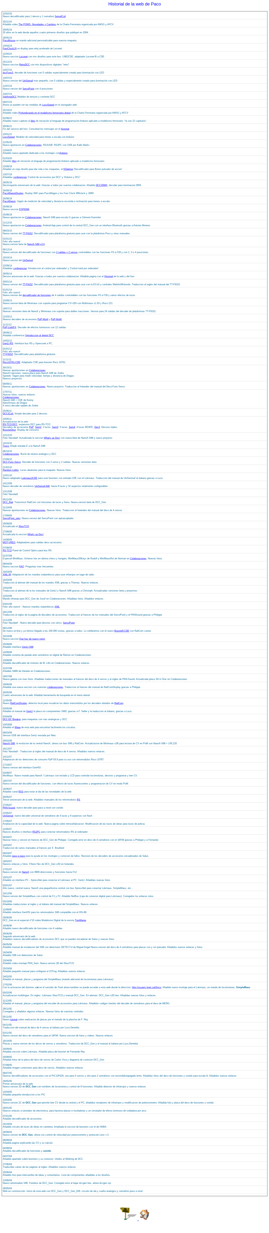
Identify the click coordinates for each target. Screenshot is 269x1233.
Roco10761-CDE (11, 362)
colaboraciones (55, 687)
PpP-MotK (56, 319)
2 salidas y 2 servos (67, 252)
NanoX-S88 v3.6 (36, 244)
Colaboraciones (33, 145)
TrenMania (80, 920)
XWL (57, 606)
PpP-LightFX (9, 327)
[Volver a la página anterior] (129, 1218)
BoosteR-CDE (121, 630)
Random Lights (11, 470)
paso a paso (18, 856)
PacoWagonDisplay (13, 193)
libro (33, 120)
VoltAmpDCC (10, 96)
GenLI (29, 711)
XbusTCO (23, 526)
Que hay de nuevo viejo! (32, 639)
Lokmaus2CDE (29, 478)
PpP (31, 427)
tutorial (13, 1019)
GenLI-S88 (27, 647)
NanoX (25, 872)
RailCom (118, 703)
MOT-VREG (9, 542)
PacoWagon (9, 201)
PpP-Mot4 (43, 319)
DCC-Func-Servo (12, 462)
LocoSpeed (48, 104)
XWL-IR (7, 574)
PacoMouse (9, 40)
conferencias (20, 177)
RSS (20, 791)
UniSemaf (28, 80)
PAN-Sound (9, 807)
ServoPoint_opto (11, 518)
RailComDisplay (18, 703)
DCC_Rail (8, 502)
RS (78, 799)
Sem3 (55, 427)
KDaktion (68, 169)
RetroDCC (24, 64)
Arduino (63, 153)
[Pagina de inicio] (144, 1218)
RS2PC (36, 831)
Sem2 (38, 427)
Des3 (97, 427)
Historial (108, 276)
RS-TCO (7, 550)
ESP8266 (24, 209)
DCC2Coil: (8, 413)
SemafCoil (60, 16)
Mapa (17, 727)
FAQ (21, 566)
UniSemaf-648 (42, 486)
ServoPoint (28, 88)
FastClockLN (9, 48)
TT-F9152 (28, 233)
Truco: (6, 446)
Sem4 (72, 427)
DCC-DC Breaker (11, 719)
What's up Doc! (52, 438)
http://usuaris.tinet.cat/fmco (146, 987)
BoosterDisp (9, 429)
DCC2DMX (101, 185)
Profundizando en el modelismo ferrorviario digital (44, 112)
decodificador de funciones (37, 295)
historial (65, 129)
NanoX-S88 (9, 743)
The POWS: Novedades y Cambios (37, 24)
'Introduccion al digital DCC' (39, 335)
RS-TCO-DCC (10, 424)
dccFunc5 (8, 72)
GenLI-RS (8, 343)
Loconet (23, 56)
